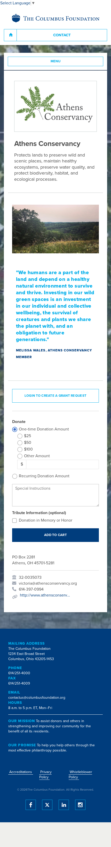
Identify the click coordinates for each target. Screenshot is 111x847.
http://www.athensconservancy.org (46, 595)
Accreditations (20, 772)
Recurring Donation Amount (44, 476)
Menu (55, 61)
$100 (28, 449)
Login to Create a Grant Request (55, 396)
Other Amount (37, 456)
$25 (27, 435)
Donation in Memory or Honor (45, 520)
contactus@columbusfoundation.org (36, 697)
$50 (27, 442)
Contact (62, 35)
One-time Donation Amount (44, 429)
